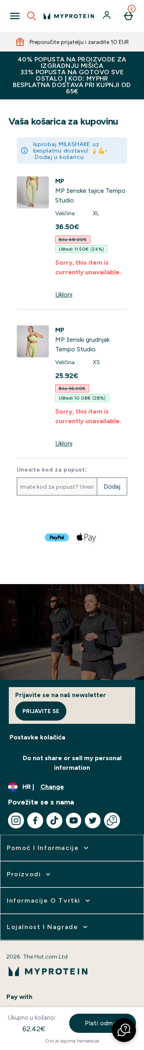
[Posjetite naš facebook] (35, 820)
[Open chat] (112, 820)
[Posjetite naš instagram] (16, 820)
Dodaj (112, 486)
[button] (124, 1030)
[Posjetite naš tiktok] (54, 820)
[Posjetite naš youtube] (74, 820)
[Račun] (107, 16)
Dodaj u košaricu (59, 157)
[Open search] (31, 16)
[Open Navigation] (14, 16)
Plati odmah (102, 1023)
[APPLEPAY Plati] (86, 537)
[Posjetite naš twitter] (93, 820)
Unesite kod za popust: (52, 469)
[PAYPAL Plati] (57, 537)
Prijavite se (40, 711)
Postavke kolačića (37, 737)
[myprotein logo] (69, 16)
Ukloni (63, 294)
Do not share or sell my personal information (72, 763)
